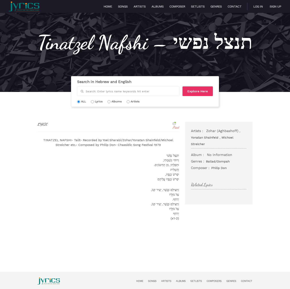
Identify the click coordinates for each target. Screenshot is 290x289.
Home (108, 6)
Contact (234, 6)
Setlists (198, 6)
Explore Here (197, 91)
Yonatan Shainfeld (204, 137)
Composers (214, 281)
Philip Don (219, 168)
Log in (258, 6)
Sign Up (275, 6)
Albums (158, 6)
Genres (216, 6)
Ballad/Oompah (218, 161)
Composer (177, 6)
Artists (140, 6)
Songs (123, 6)
